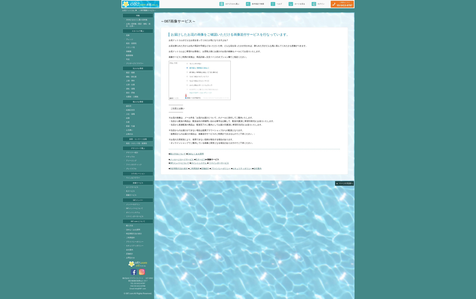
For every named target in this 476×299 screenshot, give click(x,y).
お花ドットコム (128, 10)
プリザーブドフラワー (134, 63)
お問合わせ (130, 258)
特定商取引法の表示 (179, 168)
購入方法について (178, 154)
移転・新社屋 (131, 77)
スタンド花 (130, 47)
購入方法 (129, 226)
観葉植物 (129, 55)
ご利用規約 (194, 168)
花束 (128, 35)
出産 (128, 122)
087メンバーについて (179, 163)
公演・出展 (130, 85)
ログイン (321, 4)
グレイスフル (131, 169)
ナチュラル (130, 157)
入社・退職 (130, 114)
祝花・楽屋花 (131, 43)
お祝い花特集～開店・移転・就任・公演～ (138, 25)
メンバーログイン (133, 204)
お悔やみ (129, 134)
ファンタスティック (134, 165)
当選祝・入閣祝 (132, 97)
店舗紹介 (205, 168)
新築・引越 (130, 126)
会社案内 (257, 168)
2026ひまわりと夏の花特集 (136, 20)
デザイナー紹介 (132, 152)
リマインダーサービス (219, 163)
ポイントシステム (199, 163)
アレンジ (129, 39)
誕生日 (128, 106)
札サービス (200, 159)
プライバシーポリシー (221, 168)
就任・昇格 (130, 93)
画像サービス (131, 195)
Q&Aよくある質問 (196, 154)
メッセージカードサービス (182, 159)
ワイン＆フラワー (133, 178)
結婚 (128, 118)
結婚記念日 (130, 110)
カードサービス (132, 187)
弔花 (128, 59)
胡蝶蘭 (128, 51)
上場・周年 (130, 81)
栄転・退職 (130, 89)
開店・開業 (130, 73)
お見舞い (129, 130)
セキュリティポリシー (242, 168)
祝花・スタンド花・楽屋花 (136, 143)
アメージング (131, 161)
